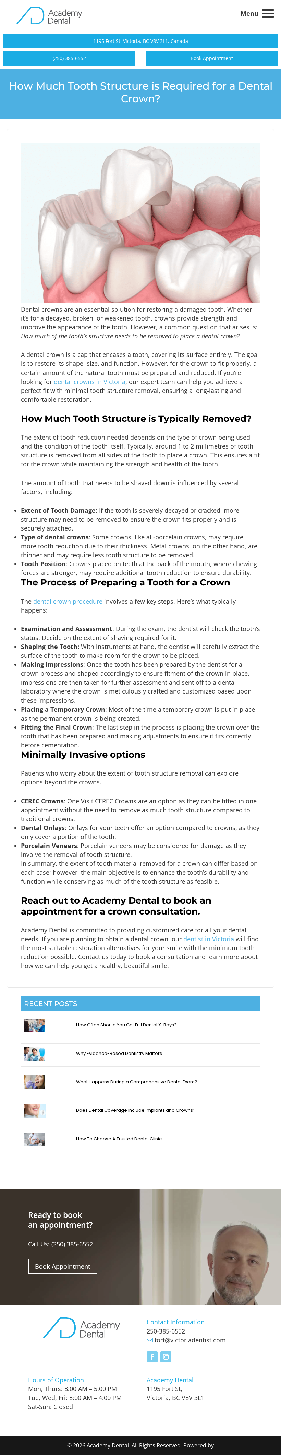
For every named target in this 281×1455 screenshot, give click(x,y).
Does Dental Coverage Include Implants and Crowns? (136, 1110)
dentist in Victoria (208, 939)
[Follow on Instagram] (165, 1356)
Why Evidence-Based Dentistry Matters (119, 1053)
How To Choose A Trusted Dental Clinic (119, 1139)
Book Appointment (212, 58)
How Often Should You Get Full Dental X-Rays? (126, 1025)
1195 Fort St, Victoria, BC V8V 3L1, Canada (140, 41)
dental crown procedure (67, 601)
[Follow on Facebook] (152, 1356)
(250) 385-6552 (69, 58)
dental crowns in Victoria (89, 381)
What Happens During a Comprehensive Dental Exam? (136, 1082)
